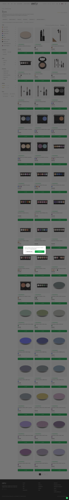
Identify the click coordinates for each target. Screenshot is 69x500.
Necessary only (29, 251)
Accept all (39, 251)
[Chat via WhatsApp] (67, 498)
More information (33, 248)
